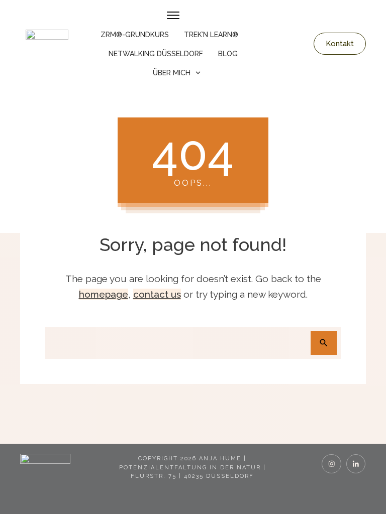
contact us (157, 294)
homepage (103, 294)
